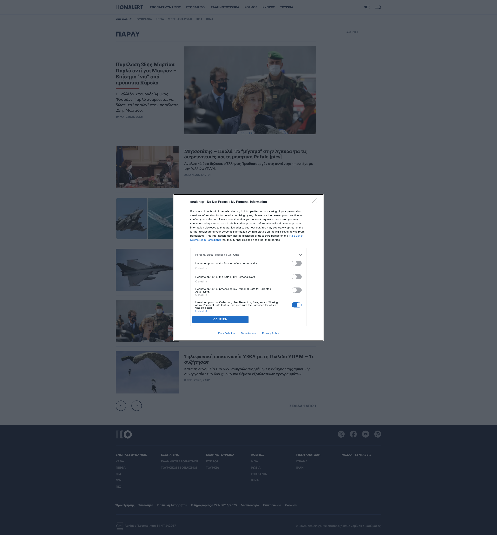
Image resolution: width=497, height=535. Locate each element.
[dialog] (248, 268)
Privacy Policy (270, 333)
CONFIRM (220, 319)
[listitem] (248, 255)
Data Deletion (226, 333)
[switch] (297, 263)
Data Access (248, 333)
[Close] (315, 202)
